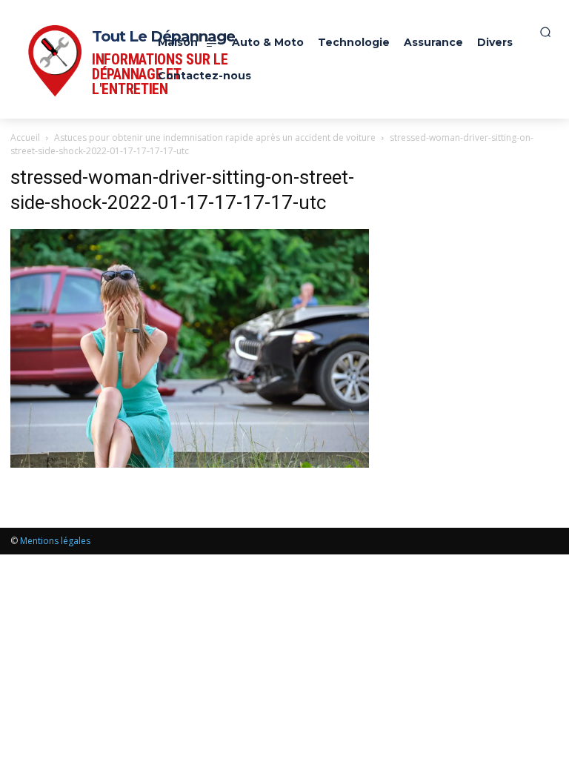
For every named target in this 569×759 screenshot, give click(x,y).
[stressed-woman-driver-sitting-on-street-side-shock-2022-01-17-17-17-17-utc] (189, 463)
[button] (545, 32)
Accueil (25, 137)
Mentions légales (55, 540)
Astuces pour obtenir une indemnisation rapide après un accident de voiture (215, 137)
